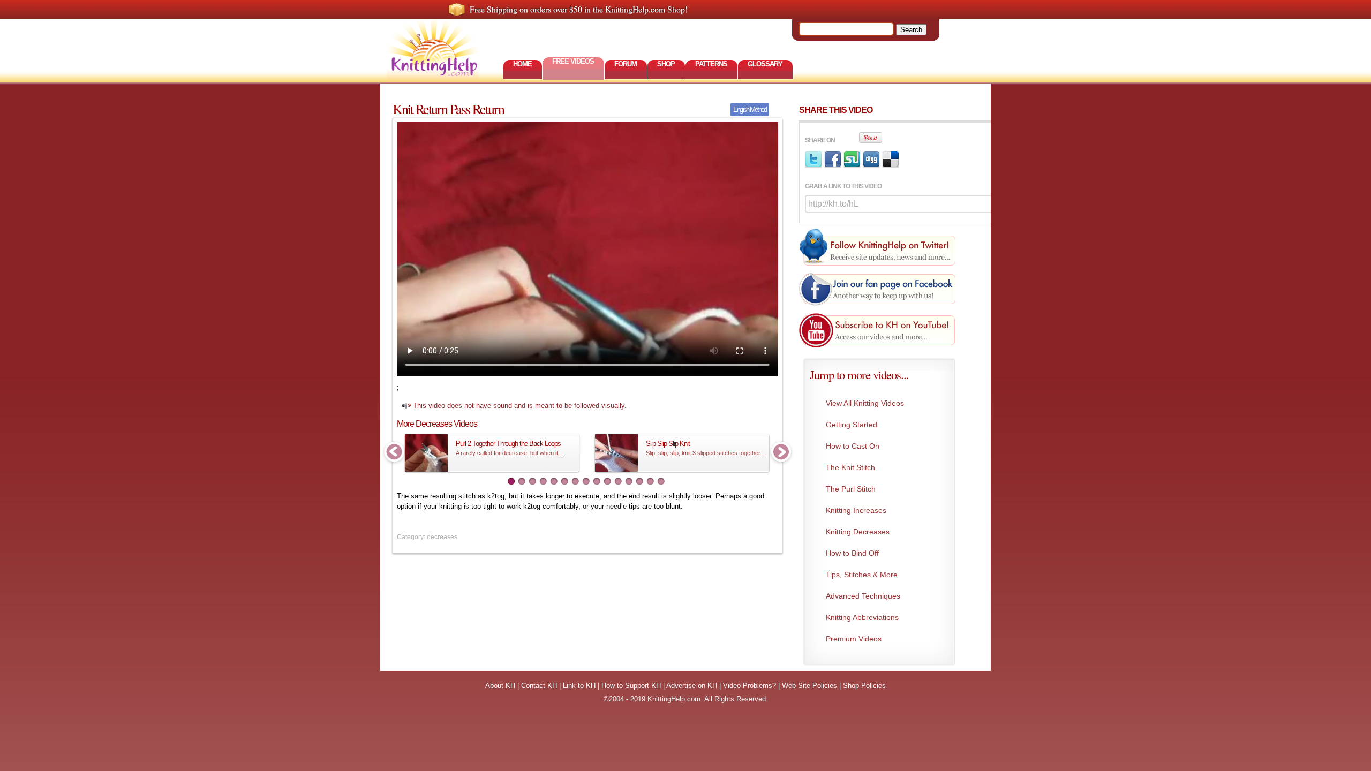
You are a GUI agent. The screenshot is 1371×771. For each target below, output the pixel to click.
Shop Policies (864, 686)
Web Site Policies (809, 686)
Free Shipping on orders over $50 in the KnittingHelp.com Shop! (579, 9)
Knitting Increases (856, 510)
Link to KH (579, 686)
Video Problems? (749, 686)
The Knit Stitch (850, 467)
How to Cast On (852, 446)
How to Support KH (631, 686)
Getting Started (851, 424)
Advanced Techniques (863, 596)
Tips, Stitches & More (862, 574)
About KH (500, 686)
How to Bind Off (852, 553)
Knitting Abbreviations (862, 617)
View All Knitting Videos (865, 403)
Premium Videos (854, 638)
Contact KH (539, 686)
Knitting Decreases (858, 531)
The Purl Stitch (851, 489)
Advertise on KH (691, 686)
